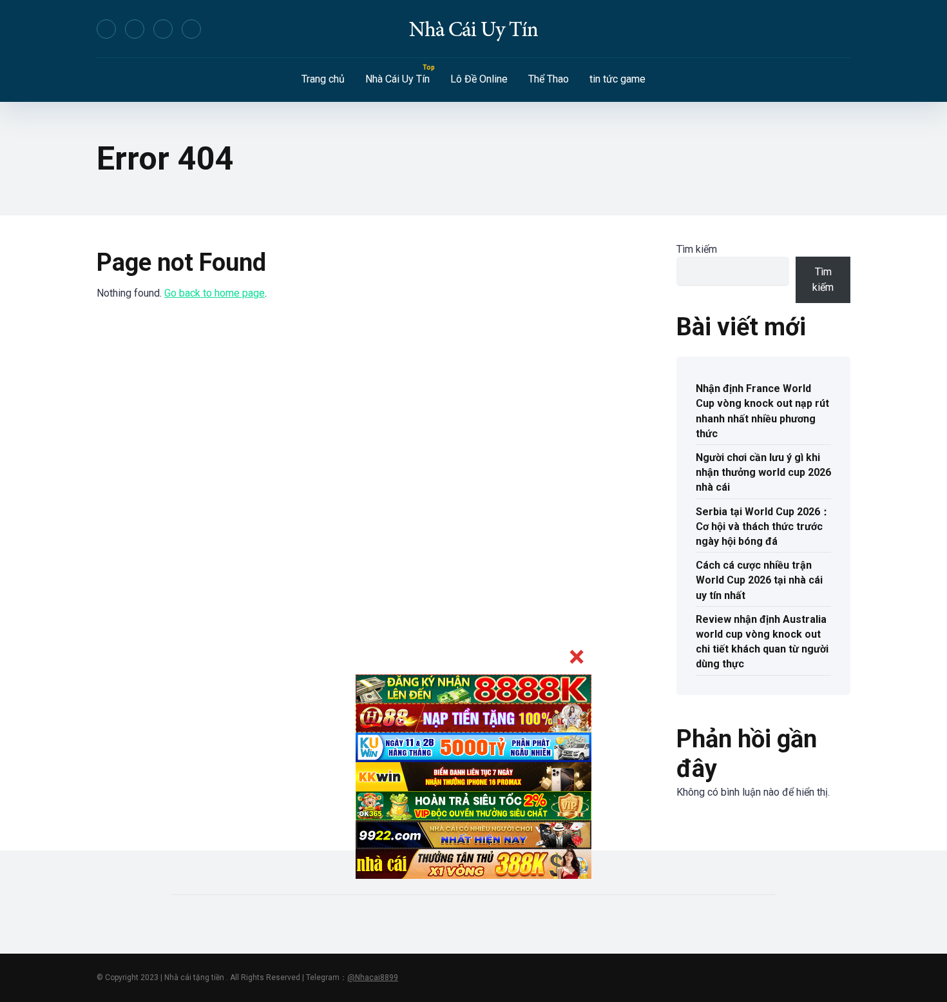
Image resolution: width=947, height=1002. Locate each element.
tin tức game (617, 79)
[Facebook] (106, 29)
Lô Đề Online (479, 79)
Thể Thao (548, 79)
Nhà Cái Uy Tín (397, 79)
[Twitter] (134, 29)
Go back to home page (214, 293)
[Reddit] (191, 29)
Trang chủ (323, 79)
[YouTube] (163, 29)
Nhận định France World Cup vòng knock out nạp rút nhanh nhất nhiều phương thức (762, 411)
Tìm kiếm (696, 249)
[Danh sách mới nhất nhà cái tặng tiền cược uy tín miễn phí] (473, 29)
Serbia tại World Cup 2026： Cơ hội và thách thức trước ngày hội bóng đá (763, 526)
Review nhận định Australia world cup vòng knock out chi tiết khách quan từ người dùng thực (762, 642)
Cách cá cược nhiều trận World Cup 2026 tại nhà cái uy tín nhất (759, 580)
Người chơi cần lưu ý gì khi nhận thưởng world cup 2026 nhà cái (763, 472)
